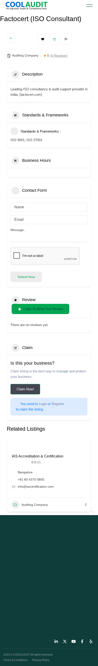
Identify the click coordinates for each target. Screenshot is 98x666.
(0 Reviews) (58, 55)
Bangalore (25, 472)
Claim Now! (25, 389)
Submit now (26, 277)
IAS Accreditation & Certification (37, 456)
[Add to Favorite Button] (17, 445)
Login (43, 404)
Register (58, 404)
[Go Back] (11, 38)
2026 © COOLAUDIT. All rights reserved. (28, 654)
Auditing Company (25, 55)
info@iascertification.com (36, 486)
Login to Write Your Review (43, 309)
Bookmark (42, 39)
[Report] (66, 39)
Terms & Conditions (15, 660)
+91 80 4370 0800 (31, 479)
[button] (89, 5)
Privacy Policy (40, 660)
